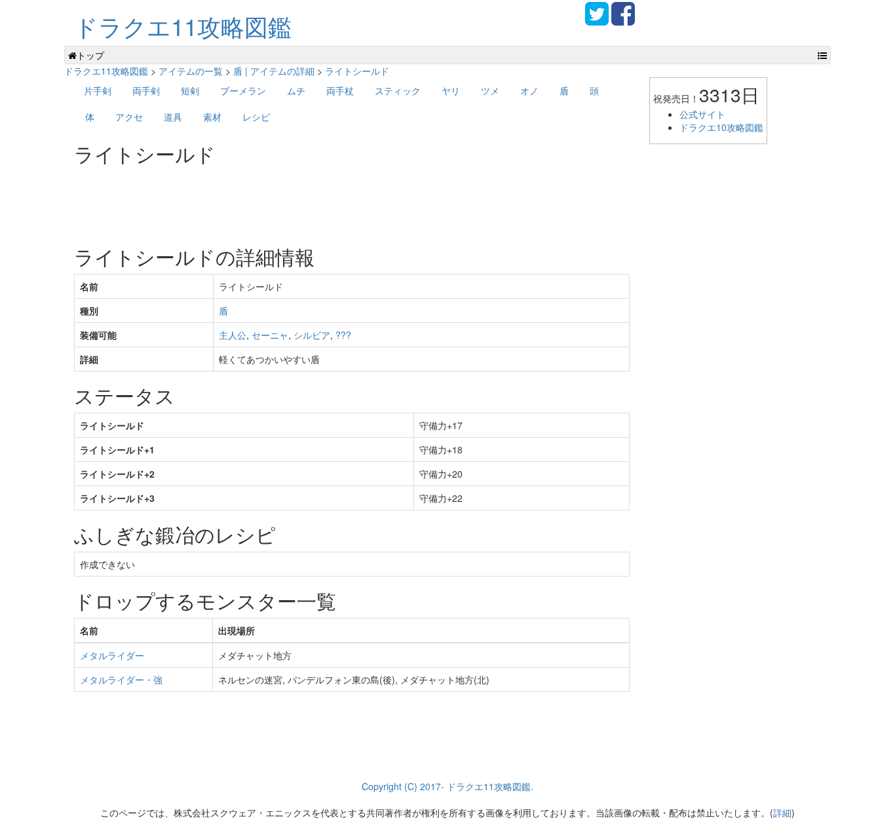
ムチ (296, 90)
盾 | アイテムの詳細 (273, 70)
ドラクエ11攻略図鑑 (183, 26)
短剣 (190, 90)
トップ (90, 55)
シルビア (312, 334)
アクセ (129, 116)
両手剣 (146, 90)
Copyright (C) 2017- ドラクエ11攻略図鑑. (447, 786)
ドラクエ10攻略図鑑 (721, 127)
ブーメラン (243, 90)
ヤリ (451, 90)
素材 (212, 116)
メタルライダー (112, 655)
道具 (173, 116)
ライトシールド (357, 70)
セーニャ (270, 334)
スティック (398, 90)
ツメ (490, 90)
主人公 (232, 334)
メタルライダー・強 (121, 679)
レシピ (256, 116)
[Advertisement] (312, 200)
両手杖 (340, 90)
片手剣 (97, 90)
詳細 (782, 812)
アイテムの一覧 (191, 70)
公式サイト (702, 114)
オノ (529, 90)
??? (343, 334)
